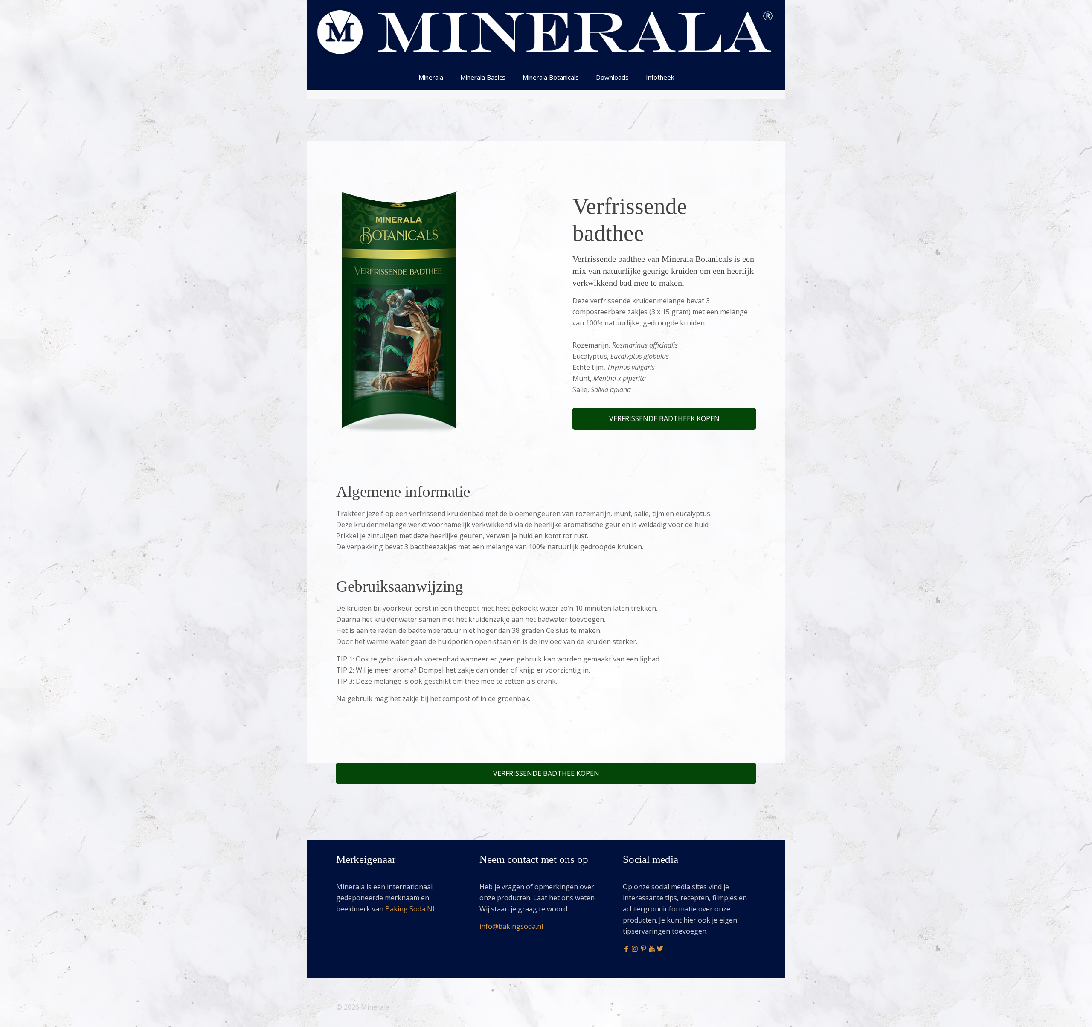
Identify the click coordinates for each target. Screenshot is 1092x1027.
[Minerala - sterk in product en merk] (546, 32)
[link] (398, 311)
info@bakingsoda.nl (511, 926)
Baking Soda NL (410, 909)
